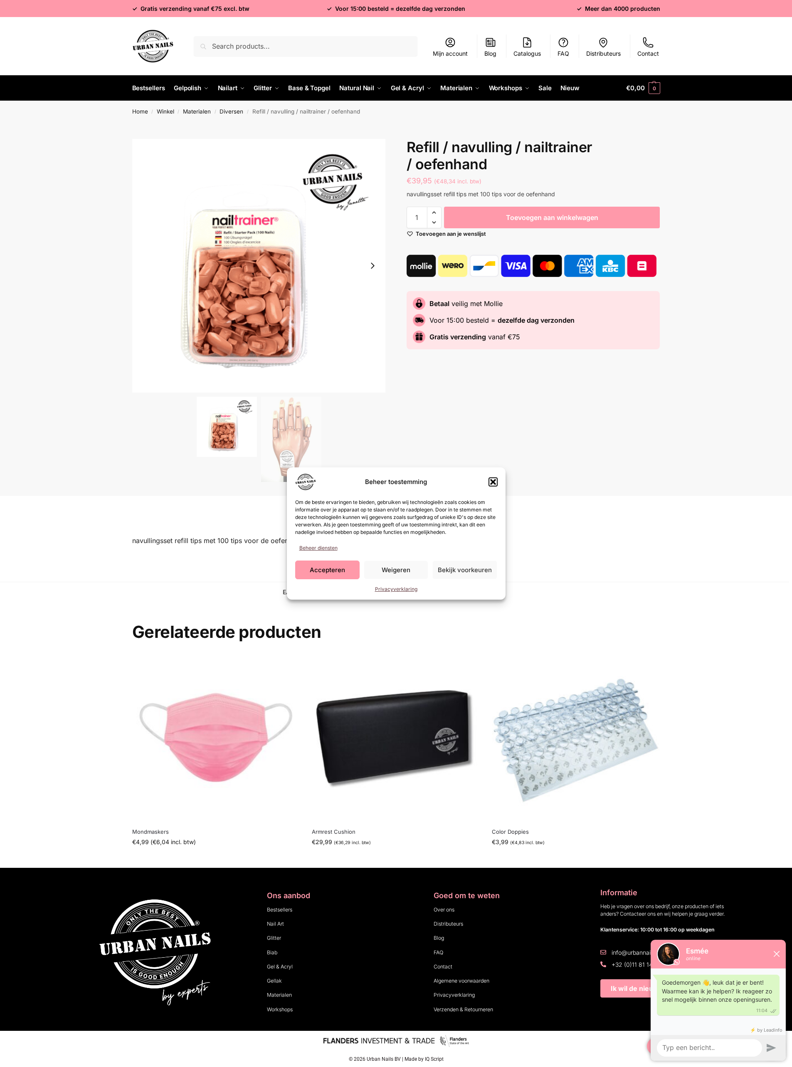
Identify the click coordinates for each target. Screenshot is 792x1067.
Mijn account (450, 53)
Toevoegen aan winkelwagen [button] (395, 859)
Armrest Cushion (333, 831)
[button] (493, 482)
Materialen (197, 111)
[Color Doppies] (575, 737)
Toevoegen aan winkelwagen (552, 217)
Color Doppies (510, 831)
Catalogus (527, 53)
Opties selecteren (215, 859)
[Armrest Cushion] (395, 737)
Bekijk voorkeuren (465, 570)
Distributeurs (603, 53)
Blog (490, 53)
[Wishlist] (287, 666)
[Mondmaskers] (216, 737)
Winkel (165, 111)
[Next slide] (372, 265)
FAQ (563, 53)
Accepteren (327, 570)
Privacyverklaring (396, 589)
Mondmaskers (150, 831)
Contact (648, 53)
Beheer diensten (318, 548)
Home (140, 111)
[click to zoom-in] (259, 266)
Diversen (231, 111)
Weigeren (396, 570)
